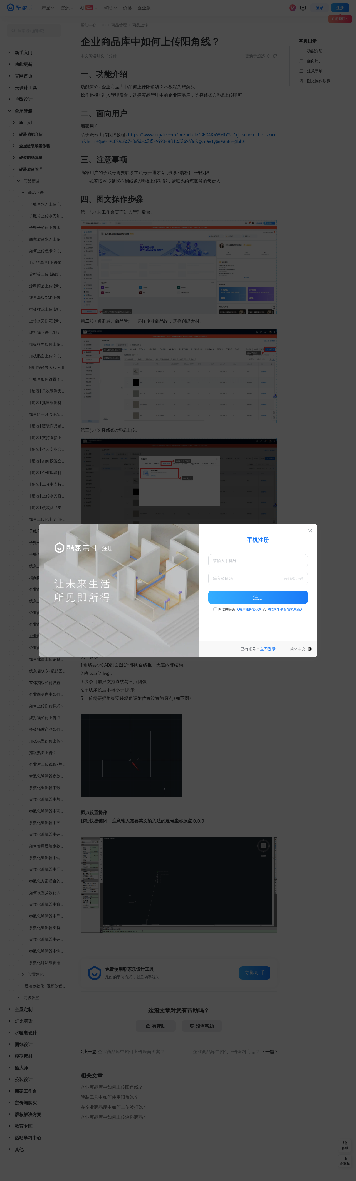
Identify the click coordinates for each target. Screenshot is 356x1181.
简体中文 (298, 649)
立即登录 (268, 649)
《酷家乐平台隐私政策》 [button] (285, 609)
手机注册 (258, 540)
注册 (258, 597)
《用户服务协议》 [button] (249, 609)
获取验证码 (293, 578)
